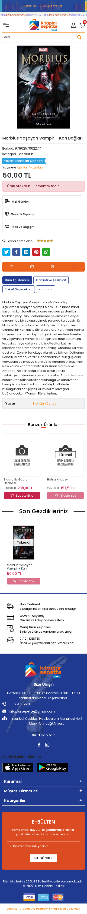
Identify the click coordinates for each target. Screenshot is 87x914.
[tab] (17, 280)
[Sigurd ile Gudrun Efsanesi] (22, 455)
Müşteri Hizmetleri (21, 791)
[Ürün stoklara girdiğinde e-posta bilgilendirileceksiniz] (74, 267)
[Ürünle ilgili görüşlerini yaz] (54, 267)
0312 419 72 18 (20, 704)
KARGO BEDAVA (14, 15)
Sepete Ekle (24, 495)
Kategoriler (15, 800)
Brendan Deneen (45, 403)
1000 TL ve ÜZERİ (36, 15)
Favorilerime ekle (19, 241)
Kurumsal (13, 781)
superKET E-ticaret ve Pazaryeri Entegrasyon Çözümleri (43, 908)
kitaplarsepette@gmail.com (32, 711)
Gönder (45, 858)
